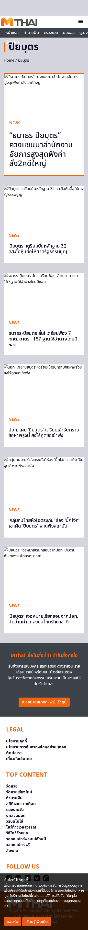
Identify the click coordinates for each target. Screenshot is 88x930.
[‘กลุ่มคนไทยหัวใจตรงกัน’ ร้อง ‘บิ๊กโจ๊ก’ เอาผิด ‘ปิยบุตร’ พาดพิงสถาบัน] (44, 479)
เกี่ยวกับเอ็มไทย (19, 759)
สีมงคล (12, 851)
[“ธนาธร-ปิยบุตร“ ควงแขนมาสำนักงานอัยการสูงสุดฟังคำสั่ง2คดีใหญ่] (44, 94)
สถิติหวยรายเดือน (21, 804)
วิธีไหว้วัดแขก (17, 833)
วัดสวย (12, 786)
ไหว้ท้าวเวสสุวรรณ (21, 827)
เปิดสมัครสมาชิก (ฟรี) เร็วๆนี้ (44, 702)
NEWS (14, 123)
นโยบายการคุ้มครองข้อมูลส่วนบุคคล (36, 747)
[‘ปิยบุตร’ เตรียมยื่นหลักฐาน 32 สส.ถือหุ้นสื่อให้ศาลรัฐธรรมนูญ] (44, 207)
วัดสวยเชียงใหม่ (19, 792)
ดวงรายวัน (15, 810)
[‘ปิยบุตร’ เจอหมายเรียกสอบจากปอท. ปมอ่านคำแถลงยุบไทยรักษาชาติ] (44, 572)
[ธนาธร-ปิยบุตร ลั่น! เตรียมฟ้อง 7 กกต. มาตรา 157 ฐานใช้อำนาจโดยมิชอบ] (44, 294)
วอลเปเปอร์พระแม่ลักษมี (26, 839)
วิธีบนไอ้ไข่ (14, 821)
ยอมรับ (12, 922)
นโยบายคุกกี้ (16, 741)
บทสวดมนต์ (16, 816)
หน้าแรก (12, 33)
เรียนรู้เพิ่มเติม (36, 922)
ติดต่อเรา (14, 753)
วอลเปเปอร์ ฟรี (18, 845)
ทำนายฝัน (31, 33)
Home (9, 60)
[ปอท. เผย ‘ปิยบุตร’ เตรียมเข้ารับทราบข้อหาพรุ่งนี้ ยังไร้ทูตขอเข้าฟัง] (44, 388)
